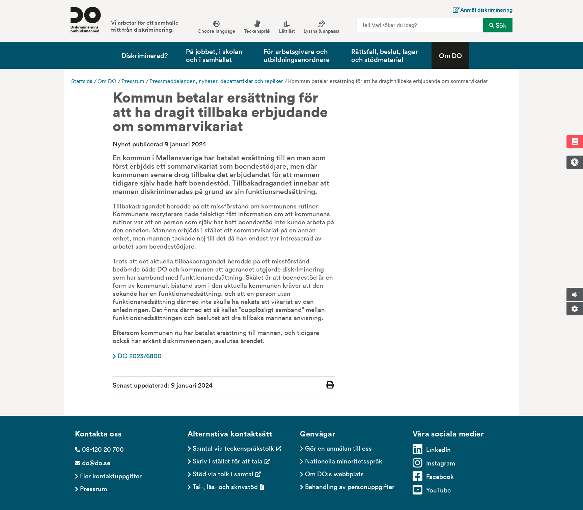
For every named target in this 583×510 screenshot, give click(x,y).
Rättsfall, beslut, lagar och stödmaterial (384, 55)
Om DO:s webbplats (334, 473)
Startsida (81, 81)
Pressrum (132, 81)
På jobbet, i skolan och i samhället (214, 55)
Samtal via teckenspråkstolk (233, 448)
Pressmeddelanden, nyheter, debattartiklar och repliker (216, 81)
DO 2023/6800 (140, 355)
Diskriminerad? (144, 55)
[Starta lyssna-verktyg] (574, 294)
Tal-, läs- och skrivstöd (225, 486)
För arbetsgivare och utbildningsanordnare (296, 55)
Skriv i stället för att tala (227, 460)
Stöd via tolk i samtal (223, 473)
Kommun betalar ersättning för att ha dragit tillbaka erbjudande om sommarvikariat (388, 81)
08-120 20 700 (103, 449)
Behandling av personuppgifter (349, 486)
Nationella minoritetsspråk (343, 460)
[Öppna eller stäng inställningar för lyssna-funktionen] (574, 309)
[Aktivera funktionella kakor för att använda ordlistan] (574, 141)
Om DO (450, 55)
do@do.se (96, 462)
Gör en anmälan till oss (338, 448)
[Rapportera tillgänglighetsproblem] (574, 162)
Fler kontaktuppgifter (111, 475)
